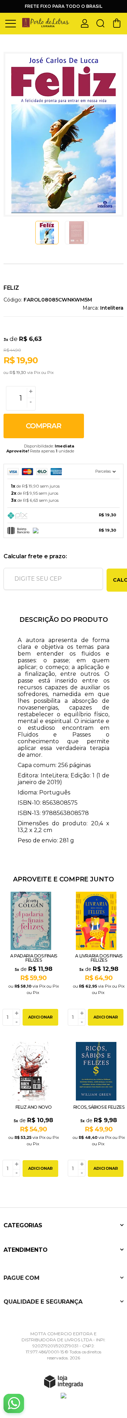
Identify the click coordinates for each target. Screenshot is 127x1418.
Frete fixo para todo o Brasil (63, 6)
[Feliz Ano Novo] (31, 1110)
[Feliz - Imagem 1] (47, 232)
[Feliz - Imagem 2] (76, 232)
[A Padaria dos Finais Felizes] (31, 959)
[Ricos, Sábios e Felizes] (96, 1110)
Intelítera (111, 308)
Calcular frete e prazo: (35, 556)
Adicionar (40, 1017)
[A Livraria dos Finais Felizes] (96, 959)
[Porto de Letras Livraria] (46, 23)
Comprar (43, 426)
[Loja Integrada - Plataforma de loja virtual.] (63, 1381)
